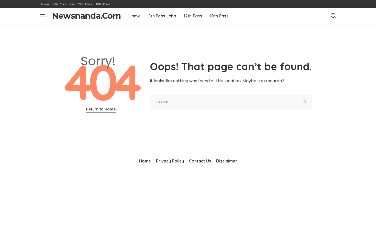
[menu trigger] (46, 16)
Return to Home (101, 109)
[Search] (333, 16)
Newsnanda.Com (86, 16)
